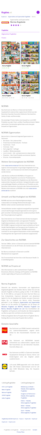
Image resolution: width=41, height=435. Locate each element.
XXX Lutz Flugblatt (7, 387)
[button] (11, 25)
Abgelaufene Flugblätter (9, 34)
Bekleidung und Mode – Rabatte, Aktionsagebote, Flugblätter (28, 389)
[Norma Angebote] (5, 26)
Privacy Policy (20, 432)
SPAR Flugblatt (6, 395)
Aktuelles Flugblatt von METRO (12, 306)
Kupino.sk (4, 422)
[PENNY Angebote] (5, 332)
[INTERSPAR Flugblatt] (5, 345)
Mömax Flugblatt (6, 392)
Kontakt (35, 430)
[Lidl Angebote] (5, 369)
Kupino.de (28, 418)
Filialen (4, 38)
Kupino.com (12, 422)
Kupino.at (3, 16)
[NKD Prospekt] (5, 357)
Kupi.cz (21, 418)
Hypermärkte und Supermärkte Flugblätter (19, 16)
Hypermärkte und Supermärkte (30, 302)
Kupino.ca (15, 418)
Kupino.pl (34, 418)
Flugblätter (5, 30)
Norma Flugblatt (11, 56)
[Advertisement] (20, 4)
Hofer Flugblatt (6, 398)
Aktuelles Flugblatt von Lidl (15, 309)
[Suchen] (38, 12)
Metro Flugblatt (6, 389)
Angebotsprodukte (7, 418)
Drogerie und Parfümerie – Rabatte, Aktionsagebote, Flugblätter (28, 396)
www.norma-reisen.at (11, 165)
